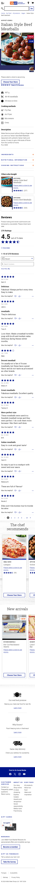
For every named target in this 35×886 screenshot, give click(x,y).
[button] (2, 3)
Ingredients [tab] (7, 154)
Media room (18, 808)
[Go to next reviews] (30, 517)
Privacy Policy (15, 877)
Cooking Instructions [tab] (12, 165)
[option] (14, 568)
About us (18, 782)
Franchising (18, 811)
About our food (27, 789)
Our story (17, 785)
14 (27, 517)
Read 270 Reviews (17, 85)
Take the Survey (9, 862)
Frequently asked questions (7, 790)
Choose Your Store (10, 82)
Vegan (23, 13)
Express (16, 794)
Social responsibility (18, 805)
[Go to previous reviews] (5, 517)
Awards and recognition (18, 800)
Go (32, 8)
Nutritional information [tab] (14, 160)
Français (3, 873)
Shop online (18, 788)
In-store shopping (17, 791)
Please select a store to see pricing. (22, 186)
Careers (16, 797)
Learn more (17, 708)
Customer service (6, 783)
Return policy (5, 794)
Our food (8, 13)
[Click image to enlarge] (17, 49)
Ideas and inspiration (28, 793)
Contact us (5, 787)
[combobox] (17, 258)
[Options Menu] (33, 296)
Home (3, 13)
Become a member (10, 847)
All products (16, 13)
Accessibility (13, 873)
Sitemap (5, 877)
